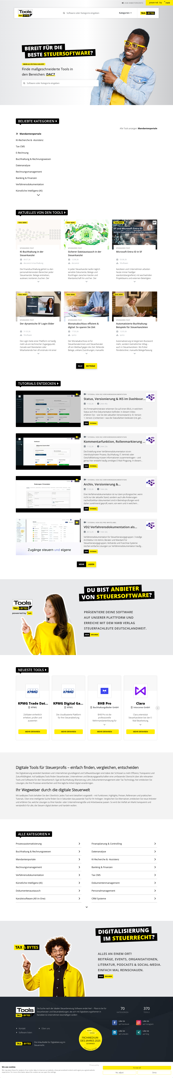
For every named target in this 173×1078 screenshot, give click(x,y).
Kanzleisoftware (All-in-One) (30, 898)
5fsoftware (124, 263)
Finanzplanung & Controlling (107, 843)
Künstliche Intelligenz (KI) (29, 882)
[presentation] (157, 708)
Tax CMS (96, 875)
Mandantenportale (147, 128)
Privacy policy (94, 1065)
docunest (75, 263)
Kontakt (22, 1028)
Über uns (45, 1028)
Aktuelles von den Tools (41, 212)
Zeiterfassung (57, 74)
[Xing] (138, 1032)
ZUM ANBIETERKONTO (133, 3)
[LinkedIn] (114, 1032)
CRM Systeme (99, 898)
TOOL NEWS (22, 222)
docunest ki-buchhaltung (33, 263)
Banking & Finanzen (102, 867)
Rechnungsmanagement (29, 867)
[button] (38, 195)
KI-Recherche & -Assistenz (105, 859)
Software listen (25, 1032)
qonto (74, 335)
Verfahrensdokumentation (30, 875)
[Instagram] (138, 1022)
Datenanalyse (99, 851)
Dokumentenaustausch (28, 890)
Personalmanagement (103, 890)
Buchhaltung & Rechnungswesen (33, 851)
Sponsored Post (27, 248)
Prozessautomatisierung (29, 843)
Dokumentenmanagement (106, 882)
